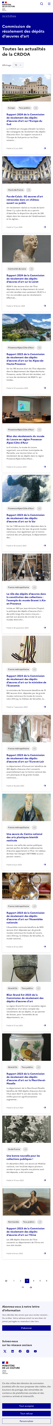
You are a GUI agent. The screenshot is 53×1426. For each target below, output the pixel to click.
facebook (20, 1351)
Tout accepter (26, 1406)
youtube (35, 1351)
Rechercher (41, 3)
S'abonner (26, 1328)
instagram (27, 1351)
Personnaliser (26, 1421)
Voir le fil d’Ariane (9, 16)
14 (23, 1287)
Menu (49, 3)
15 (16, 65)
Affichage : (9, 65)
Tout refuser (26, 1413)
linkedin (12, 1351)
